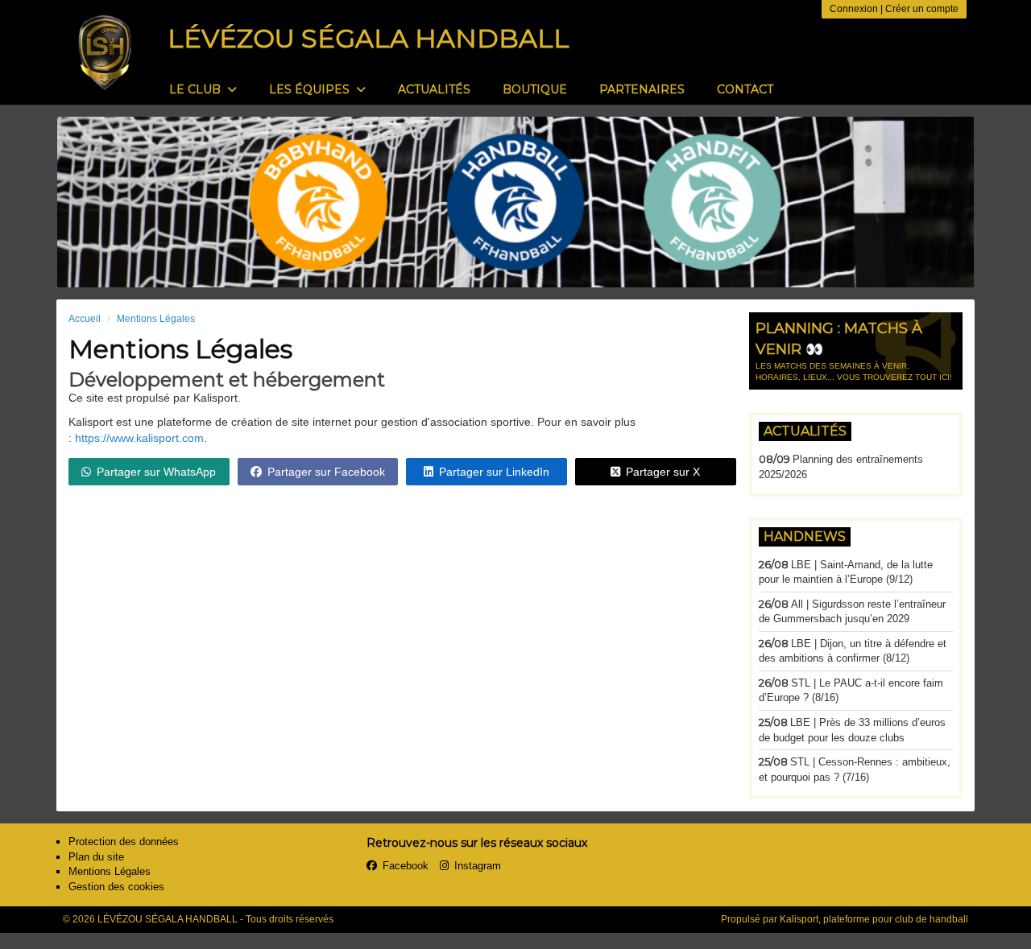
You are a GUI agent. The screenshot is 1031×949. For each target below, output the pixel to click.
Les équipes (311, 89)
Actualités (434, 89)
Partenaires (642, 89)
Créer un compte (922, 8)
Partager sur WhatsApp (156, 471)
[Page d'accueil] (104, 52)
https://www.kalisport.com (139, 437)
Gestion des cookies (116, 887)
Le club (196, 89)
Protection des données (123, 842)
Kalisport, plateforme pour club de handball (874, 919)
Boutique (535, 89)
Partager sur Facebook (326, 471)
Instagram (477, 866)
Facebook (406, 866)
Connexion (854, 8)
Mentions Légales (109, 871)
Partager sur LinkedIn (494, 471)
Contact (745, 89)
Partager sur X (663, 471)
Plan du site (96, 857)
